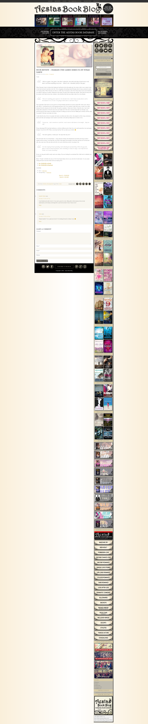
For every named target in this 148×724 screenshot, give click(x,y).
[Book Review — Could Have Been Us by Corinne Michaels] (103, 446)
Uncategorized (50, 183)
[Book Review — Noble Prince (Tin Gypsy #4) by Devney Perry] (103, 472)
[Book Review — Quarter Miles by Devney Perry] (103, 489)
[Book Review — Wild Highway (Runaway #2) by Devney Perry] (103, 507)
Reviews (45, 183)
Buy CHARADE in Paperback (46, 165)
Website (38, 255)
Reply (40, 205)
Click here (44, 171)
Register (97, 682)
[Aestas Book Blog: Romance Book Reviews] (103, 714)
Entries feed (97, 685)
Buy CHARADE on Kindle (45, 163)
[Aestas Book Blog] (68, 13)
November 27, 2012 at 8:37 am (44, 198)
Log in (96, 684)
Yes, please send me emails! (102, 69)
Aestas (40, 214)
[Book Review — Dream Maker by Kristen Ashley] (103, 515)
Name (38, 246)
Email (38, 250)
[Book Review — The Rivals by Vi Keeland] (103, 498)
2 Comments (51, 74)
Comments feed (98, 687)
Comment (38, 231)
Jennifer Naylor (42, 196)
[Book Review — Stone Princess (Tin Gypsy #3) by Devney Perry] (103, 524)
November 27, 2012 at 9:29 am (44, 216)
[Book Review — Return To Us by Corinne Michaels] (103, 455)
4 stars (60, 183)
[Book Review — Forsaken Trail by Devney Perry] (103, 463)
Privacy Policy (108, 71)
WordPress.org (98, 688)
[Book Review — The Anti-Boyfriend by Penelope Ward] (103, 481)
